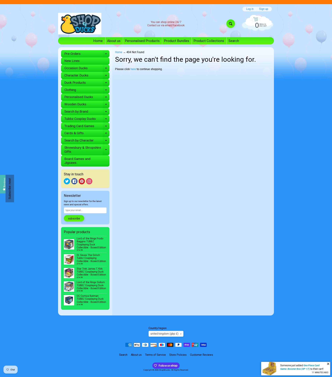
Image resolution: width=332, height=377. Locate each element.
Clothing (86, 91)
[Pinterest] (82, 181)
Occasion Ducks (86, 69)
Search (233, 41)
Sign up (263, 9)
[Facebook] (74, 181)
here (133, 69)
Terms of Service (155, 354)
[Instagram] (89, 181)
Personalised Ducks (86, 98)
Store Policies (178, 354)
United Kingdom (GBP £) (164, 333)
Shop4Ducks (164, 370)
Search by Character (86, 141)
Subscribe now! (9, 188)
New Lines (72, 61)
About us (114, 41)
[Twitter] (67, 181)
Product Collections (208, 41)
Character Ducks (86, 76)
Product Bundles (176, 41)
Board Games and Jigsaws (77, 161)
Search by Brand (86, 112)
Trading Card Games (86, 127)
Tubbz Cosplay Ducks (86, 119)
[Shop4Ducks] (79, 23)
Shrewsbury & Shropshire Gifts (86, 150)
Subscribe (74, 218)
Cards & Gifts (86, 134)
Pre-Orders (86, 54)
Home (98, 41)
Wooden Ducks (86, 105)
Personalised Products (142, 41)
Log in (249, 9)
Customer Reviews (201, 354)
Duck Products (86, 83)
